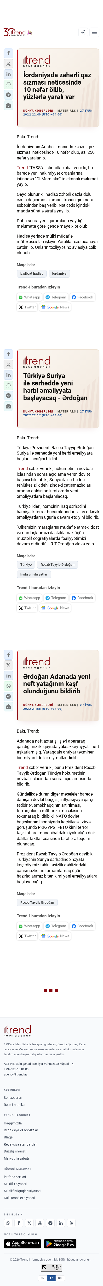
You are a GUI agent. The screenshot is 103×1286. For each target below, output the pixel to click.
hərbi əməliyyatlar (33, 574)
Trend (22, 167)
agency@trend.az (15, 1074)
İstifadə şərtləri (15, 1177)
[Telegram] (50, 1223)
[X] (29, 1223)
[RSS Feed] (71, 1223)
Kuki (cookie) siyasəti (19, 1198)
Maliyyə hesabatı (16, 1158)
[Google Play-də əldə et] (60, 1243)
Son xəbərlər (13, 1097)
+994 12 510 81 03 (16, 1069)
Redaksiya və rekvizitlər (21, 1130)
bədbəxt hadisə (31, 273)
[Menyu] (94, 32)
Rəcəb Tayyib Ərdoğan (57, 564)
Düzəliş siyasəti (15, 1151)
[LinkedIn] (61, 1223)
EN (43, 1278)
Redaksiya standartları (20, 1144)
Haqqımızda (13, 1123)
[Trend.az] (18, 32)
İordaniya (59, 273)
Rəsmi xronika (14, 1105)
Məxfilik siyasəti (15, 1184)
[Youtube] (39, 1223)
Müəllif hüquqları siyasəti (22, 1191)
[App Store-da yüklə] (22, 1243)
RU (60, 1278)
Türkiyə (26, 564)
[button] (8, 53)
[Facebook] (18, 1223)
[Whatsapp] (8, 1223)
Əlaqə (8, 1137)
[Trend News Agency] (17, 1031)
